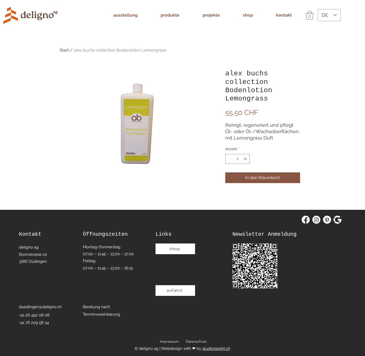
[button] (309, 15)
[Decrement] (229, 159)
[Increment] (245, 159)
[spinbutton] (237, 159)
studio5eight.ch (216, 348)
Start (64, 50)
